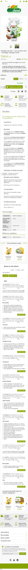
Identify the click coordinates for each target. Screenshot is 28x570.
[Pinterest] (25, 91)
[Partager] (18, 91)
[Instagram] (17, 560)
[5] (24, 288)
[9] (9, 270)
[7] (7, 270)
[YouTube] (14, 560)
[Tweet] (22, 91)
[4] (23, 288)
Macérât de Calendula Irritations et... (8, 257)
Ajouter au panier (15, 86)
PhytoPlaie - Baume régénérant (20, 257)
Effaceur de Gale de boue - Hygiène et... (20, 507)
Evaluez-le (13, 275)
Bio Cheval (24, 59)
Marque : (19, 59)
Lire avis (5, 275)
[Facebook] (10, 560)
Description (5, 111)
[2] (21, 288)
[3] (4, 270)
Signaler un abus (21, 314)
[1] (2, 270)
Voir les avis (3, 59)
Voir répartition (6, 272)
